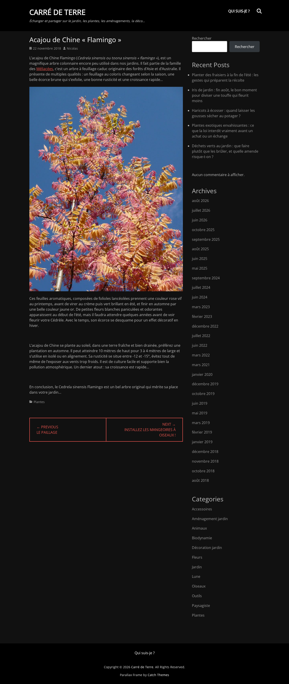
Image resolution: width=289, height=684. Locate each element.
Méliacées (44, 68)
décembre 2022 (205, 326)
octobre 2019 (203, 393)
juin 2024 (199, 297)
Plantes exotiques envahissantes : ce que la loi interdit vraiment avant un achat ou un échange (223, 131)
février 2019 (202, 432)
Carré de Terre (57, 12)
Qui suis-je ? (239, 11)
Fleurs (197, 557)
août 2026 (200, 200)
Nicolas (72, 48)
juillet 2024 (201, 287)
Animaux (199, 528)
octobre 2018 (203, 470)
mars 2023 (201, 306)
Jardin (197, 567)
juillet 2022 (201, 335)
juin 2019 (199, 403)
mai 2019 (199, 413)
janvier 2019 (202, 441)
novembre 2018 (205, 461)
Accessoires (202, 509)
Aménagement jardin (210, 518)
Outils (197, 595)
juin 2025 (199, 258)
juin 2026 (199, 220)
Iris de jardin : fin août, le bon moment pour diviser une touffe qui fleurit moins (224, 95)
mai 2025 (199, 268)
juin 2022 (199, 345)
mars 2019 (201, 422)
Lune (196, 576)
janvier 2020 (202, 374)
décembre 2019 (205, 383)
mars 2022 (201, 355)
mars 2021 (201, 364)
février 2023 (202, 316)
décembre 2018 (205, 451)
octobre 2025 (203, 229)
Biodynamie (202, 537)
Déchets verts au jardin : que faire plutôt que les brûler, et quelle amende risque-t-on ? (225, 151)
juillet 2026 (201, 210)
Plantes (39, 402)
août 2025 (200, 248)
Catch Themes (158, 675)
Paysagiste (201, 605)
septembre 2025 (206, 239)
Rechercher (202, 38)
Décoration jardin (207, 547)
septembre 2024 (206, 277)
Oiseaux (198, 586)
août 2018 (200, 480)
